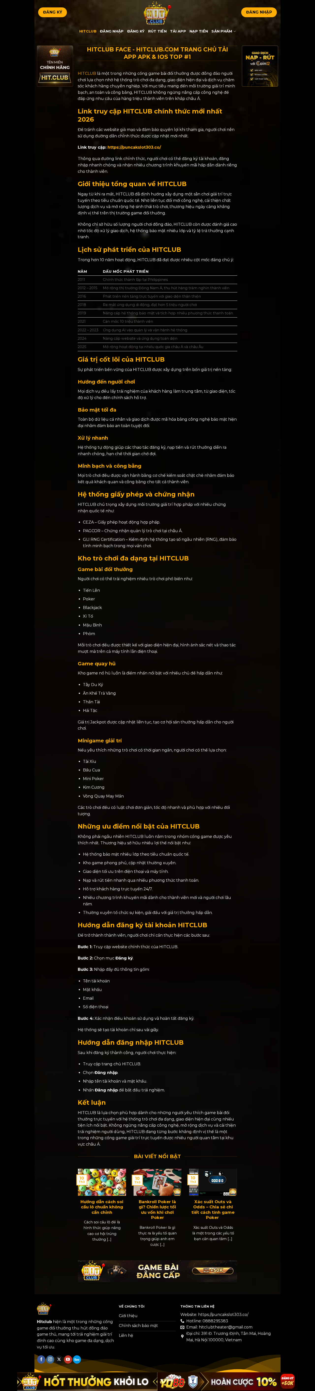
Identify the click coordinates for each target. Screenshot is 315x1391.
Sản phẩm (221, 31)
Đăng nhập (112, 31)
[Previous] (83, 1206)
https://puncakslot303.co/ (134, 147)
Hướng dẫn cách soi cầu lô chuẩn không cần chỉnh (101, 1207)
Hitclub (87, 31)
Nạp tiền (198, 31)
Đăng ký (136, 31)
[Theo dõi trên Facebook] (41, 1359)
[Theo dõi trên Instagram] (50, 1359)
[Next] (231, 1206)
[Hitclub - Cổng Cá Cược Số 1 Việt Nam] (157, 12)
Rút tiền (157, 31)
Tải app (178, 31)
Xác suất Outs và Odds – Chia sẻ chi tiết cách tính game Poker (213, 1209)
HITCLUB (87, 73)
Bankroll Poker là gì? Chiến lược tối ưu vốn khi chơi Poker (157, 1209)
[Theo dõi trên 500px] (77, 1359)
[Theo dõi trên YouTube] (68, 1359)
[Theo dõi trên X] (59, 1359)
